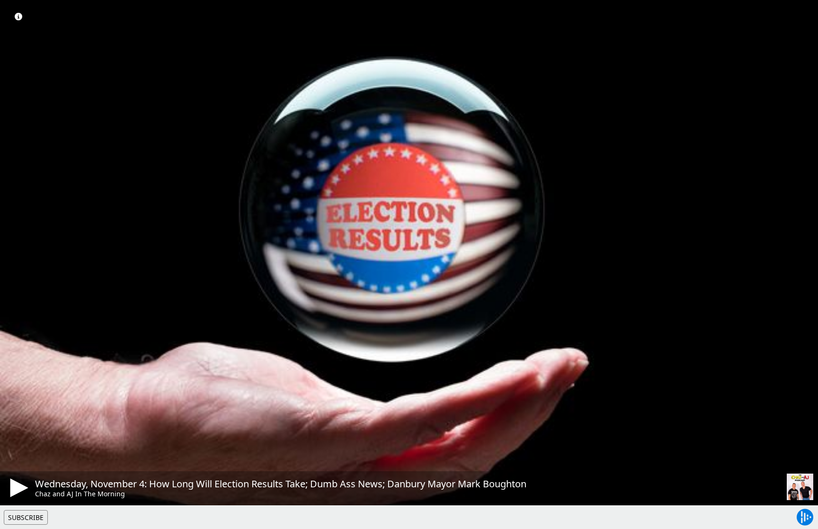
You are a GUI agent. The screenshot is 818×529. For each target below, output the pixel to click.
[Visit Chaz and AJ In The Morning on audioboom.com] (800, 487)
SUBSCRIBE (26, 517)
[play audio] (17, 487)
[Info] (18, 17)
